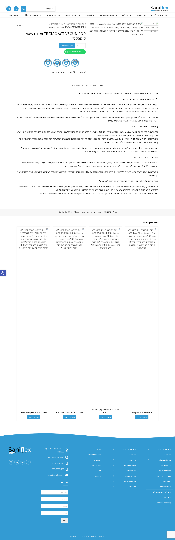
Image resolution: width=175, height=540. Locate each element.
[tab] (101, 84)
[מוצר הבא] (18, 25)
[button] (3, 273)
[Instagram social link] (22, 462)
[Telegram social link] (59, 212)
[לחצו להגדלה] (138, 31)
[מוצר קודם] (22, 25)
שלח (64, 520)
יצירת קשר (117, 2)
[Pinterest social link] (65, 212)
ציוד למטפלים (56, 24)
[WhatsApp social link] (11, 462)
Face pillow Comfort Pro (141, 412)
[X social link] (68, 212)
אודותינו (127, 2)
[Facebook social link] (71, 212)
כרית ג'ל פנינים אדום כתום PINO (69, 412)
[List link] (54, 457)
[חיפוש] (23, 9)
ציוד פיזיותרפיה (69, 24)
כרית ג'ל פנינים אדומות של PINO (33, 412)
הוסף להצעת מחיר (67, 46)
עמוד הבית (81, 24)
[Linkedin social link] (62, 212)
